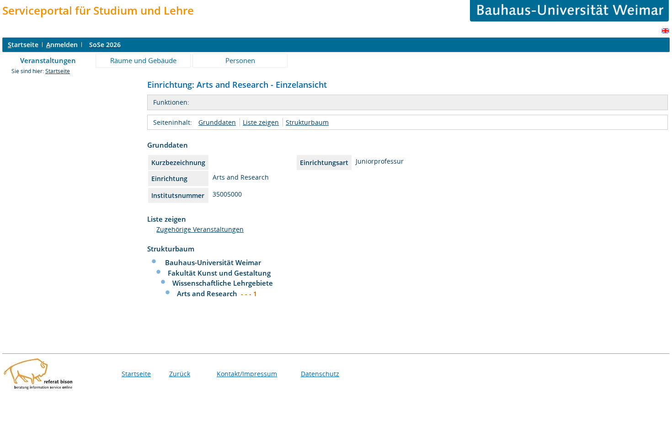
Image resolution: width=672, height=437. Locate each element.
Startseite (57, 71)
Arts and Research (208, 293)
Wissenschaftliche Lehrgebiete (222, 283)
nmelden (62, 44)
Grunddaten (217, 122)
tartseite (23, 44)
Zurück (179, 373)
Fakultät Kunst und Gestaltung (219, 272)
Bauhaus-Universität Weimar (213, 262)
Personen (240, 60)
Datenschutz (320, 373)
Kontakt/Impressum (247, 373)
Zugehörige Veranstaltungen (200, 229)
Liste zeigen (261, 122)
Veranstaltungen (48, 60)
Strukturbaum (307, 122)
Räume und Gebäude (143, 60)
